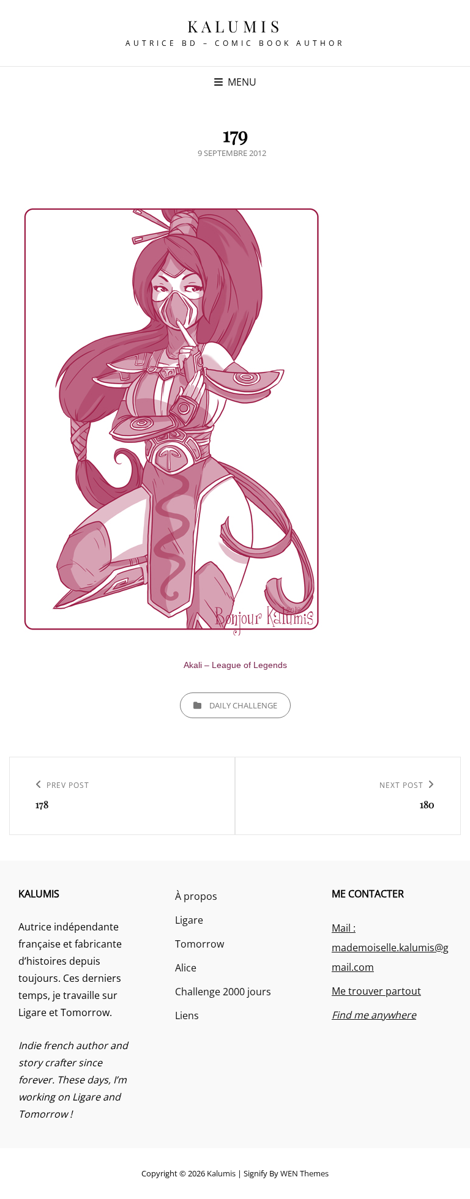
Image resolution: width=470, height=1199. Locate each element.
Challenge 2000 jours (223, 991)
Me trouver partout (376, 991)
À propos (196, 896)
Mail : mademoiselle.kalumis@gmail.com (390, 947)
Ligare (189, 920)
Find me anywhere (374, 1015)
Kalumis (235, 26)
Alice (185, 967)
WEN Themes (304, 1173)
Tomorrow (199, 944)
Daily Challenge (243, 705)
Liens (187, 1015)
